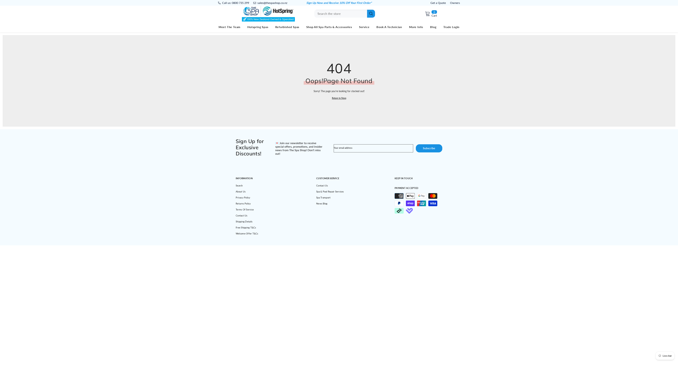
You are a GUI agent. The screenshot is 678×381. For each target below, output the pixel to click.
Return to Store (339, 98)
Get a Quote (438, 2)
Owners (455, 2)
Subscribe (429, 148)
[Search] (344, 14)
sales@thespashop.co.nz (272, 2)
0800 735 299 (240, 2)
